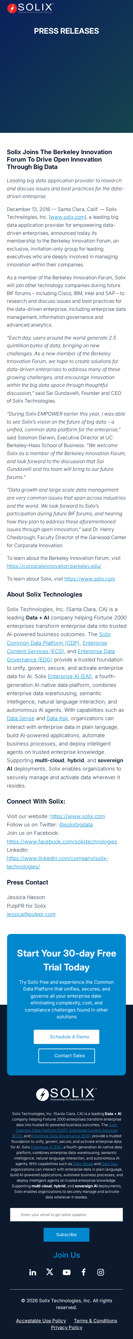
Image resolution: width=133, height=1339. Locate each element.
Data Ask (57, 718)
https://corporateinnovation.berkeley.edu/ (54, 566)
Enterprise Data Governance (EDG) (61, 1136)
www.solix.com (67, 217)
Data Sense (21, 718)
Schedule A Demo (69, 1037)
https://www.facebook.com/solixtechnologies (62, 841)
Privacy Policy (66, 1327)
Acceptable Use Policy (41, 1321)
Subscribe (66, 1234)
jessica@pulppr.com (31, 914)
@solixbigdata (76, 825)
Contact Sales (69, 1055)
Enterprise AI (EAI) (70, 676)
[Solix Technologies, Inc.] (31, 8)
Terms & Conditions (95, 1321)
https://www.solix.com (89, 579)
